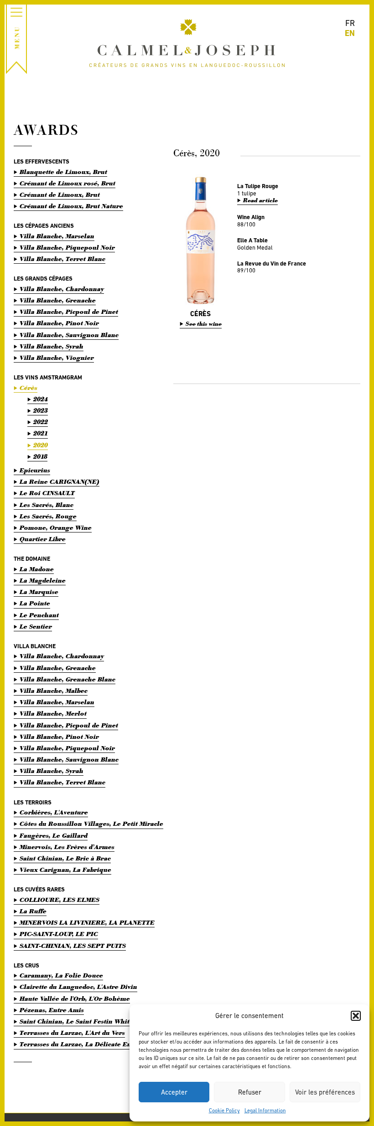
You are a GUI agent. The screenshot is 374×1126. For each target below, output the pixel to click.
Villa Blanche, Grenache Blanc (67, 679)
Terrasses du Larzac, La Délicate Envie (80, 1044)
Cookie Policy (224, 1110)
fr (350, 23)
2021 (40, 433)
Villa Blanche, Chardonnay (62, 289)
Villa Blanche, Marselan (57, 236)
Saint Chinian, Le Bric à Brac (65, 858)
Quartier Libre (43, 539)
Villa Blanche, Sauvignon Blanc (69, 335)
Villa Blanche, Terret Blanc (62, 259)
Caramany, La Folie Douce (61, 975)
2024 (40, 399)
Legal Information (265, 1110)
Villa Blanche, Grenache (58, 300)
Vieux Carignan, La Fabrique (65, 870)
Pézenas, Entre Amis (52, 1010)
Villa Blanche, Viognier (57, 358)
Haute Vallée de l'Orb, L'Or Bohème (75, 999)
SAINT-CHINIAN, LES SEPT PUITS (73, 946)
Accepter (174, 1092)
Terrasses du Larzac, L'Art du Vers (72, 1033)
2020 (40, 445)
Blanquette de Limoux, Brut (63, 172)
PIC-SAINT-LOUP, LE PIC (59, 934)
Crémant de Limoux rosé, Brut (67, 183)
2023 (40, 411)
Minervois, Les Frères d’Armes (67, 847)
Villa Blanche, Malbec (54, 691)
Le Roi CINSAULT (47, 493)
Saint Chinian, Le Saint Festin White (76, 1021)
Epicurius (35, 470)
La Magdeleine (43, 580)
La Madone (37, 569)
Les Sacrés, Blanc (46, 505)
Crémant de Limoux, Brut (60, 195)
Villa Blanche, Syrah (51, 346)
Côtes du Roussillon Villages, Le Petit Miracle (91, 824)
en (350, 33)
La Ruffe (33, 911)
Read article (260, 200)
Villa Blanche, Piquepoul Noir (67, 247)
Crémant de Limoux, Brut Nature (71, 206)
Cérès (28, 388)
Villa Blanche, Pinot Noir (59, 323)
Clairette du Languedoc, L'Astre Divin (78, 987)
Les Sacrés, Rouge (48, 516)
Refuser (249, 1092)
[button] (355, 1015)
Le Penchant (39, 615)
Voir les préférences (325, 1092)
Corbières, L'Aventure (54, 812)
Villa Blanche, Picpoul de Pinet (69, 312)
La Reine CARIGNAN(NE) (59, 482)
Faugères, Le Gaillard (54, 835)
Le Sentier (36, 626)
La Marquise (39, 592)
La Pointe (35, 603)
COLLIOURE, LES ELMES (59, 900)
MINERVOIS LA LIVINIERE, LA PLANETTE (87, 922)
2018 (40, 457)
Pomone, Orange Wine (56, 528)
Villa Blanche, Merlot (53, 713)
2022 (40, 422)
